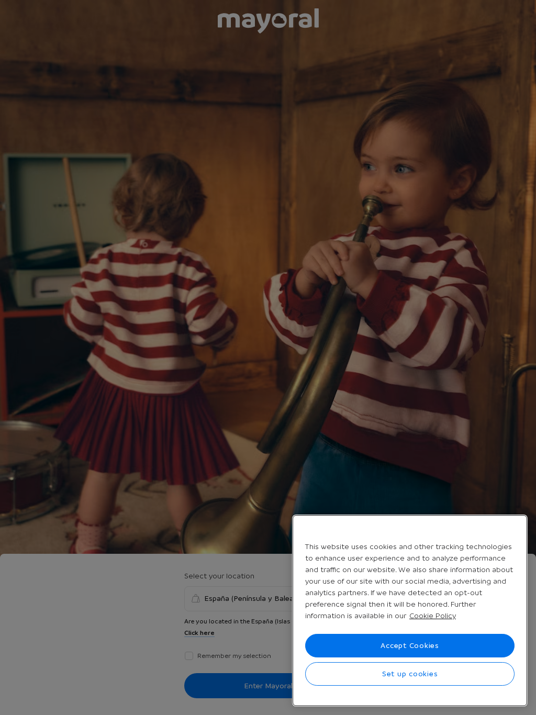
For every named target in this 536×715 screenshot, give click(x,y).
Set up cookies (410, 673)
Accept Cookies (410, 645)
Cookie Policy (432, 615)
